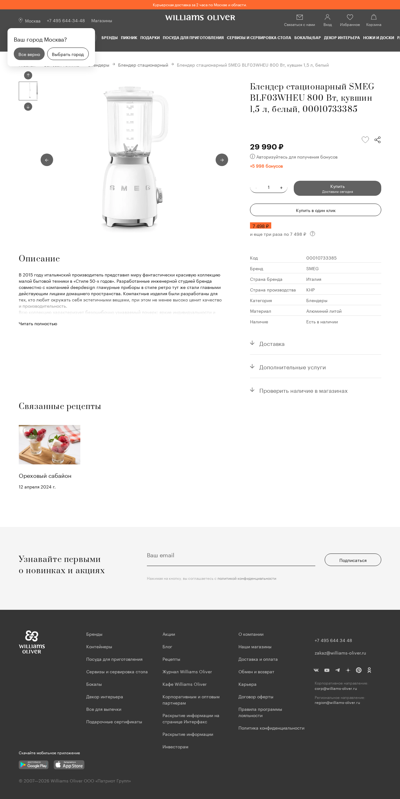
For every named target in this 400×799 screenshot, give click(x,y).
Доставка (272, 342)
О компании (250, 633)
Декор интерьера (342, 37)
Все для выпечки (103, 708)
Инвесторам (176, 746)
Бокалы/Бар (307, 37)
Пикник (129, 37)
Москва (33, 20)
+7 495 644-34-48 (66, 20)
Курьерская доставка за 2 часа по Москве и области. (200, 4)
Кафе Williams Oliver (184, 683)
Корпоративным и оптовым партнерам (191, 699)
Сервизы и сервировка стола (259, 37)
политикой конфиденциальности (247, 578)
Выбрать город (68, 53)
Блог (167, 646)
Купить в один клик (316, 209)
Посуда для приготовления (193, 37)
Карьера (247, 683)
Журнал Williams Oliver (187, 671)
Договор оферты (255, 696)
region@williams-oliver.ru (337, 702)
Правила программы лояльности (260, 711)
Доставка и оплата (258, 658)
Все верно (29, 53)
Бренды (110, 37)
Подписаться (353, 559)
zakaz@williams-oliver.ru (340, 652)
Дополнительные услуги (292, 366)
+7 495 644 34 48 (333, 639)
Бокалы (94, 683)
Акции (168, 633)
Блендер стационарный (143, 64)
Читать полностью (38, 323)
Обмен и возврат (256, 671)
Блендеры (98, 64)
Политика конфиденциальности (271, 727)
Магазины (101, 20)
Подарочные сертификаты (114, 721)
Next (28, 107)
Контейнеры (99, 646)
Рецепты (171, 658)
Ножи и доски (378, 37)
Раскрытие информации (187, 733)
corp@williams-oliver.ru (336, 688)
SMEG (312, 268)
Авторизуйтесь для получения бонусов (297, 156)
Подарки (150, 37)
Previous (28, 75)
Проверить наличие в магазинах (303, 389)
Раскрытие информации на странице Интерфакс (190, 718)
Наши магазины (255, 646)
